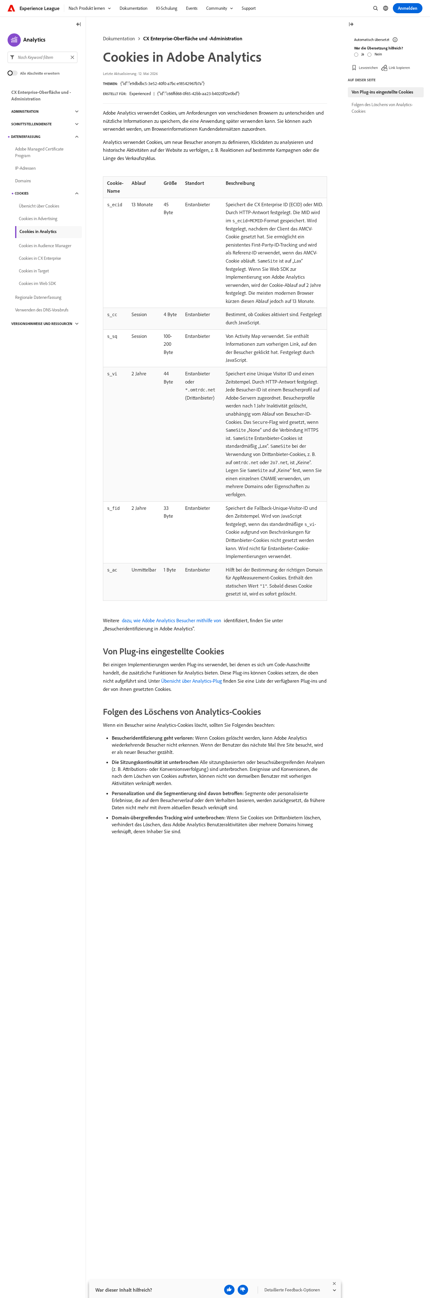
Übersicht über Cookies (39, 206)
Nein (378, 54)
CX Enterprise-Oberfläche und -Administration (192, 38)
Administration (25, 111)
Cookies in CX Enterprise (40, 258)
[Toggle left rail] (79, 24)
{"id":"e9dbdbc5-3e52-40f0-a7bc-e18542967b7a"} (162, 83)
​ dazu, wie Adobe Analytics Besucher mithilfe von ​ (172, 620)
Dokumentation (119, 38)
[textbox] (42, 57)
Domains (23, 181)
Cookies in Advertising (38, 218)
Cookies (22, 193)
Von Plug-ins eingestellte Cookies (382, 92)
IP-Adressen (25, 168)
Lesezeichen (368, 67)
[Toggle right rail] (351, 24)
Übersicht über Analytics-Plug (191, 681)
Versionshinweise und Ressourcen (41, 324)
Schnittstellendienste (31, 124)
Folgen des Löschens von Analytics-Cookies (382, 108)
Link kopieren (399, 67)
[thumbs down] (243, 1290)
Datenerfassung (25, 136)
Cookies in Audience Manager (45, 245)
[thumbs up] (229, 1290)
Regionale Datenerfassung (38, 297)
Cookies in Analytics (38, 231)
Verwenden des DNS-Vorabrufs (41, 310)
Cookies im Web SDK (37, 283)
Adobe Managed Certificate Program (39, 152)
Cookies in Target (34, 271)
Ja (362, 54)
